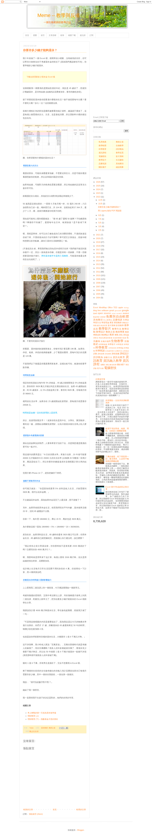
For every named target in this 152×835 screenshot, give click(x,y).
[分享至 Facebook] (67, 728)
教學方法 (116, 329)
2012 (98, 268)
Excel (95, 307)
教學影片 (102, 160)
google (125, 310)
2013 (98, 264)
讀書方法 (108, 357)
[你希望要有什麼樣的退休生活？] (54, 154)
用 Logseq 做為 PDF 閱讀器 (109, 211)
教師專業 (119, 332)
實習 (111, 323)
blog (95, 310)
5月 (99, 223)
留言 (43, 35)
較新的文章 (28, 810)
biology (126, 308)
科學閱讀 (100, 350)
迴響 (35, 35)
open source (104, 313)
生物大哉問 (105, 341)
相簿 (62, 35)
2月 (99, 230)
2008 (98, 283)
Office (110, 307)
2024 (98, 189)
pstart (114, 313)
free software (103, 310)
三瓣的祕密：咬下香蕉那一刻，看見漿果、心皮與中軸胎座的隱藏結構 (117, 459)
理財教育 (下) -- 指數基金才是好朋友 (43, 719)
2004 (98, 298)
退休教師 (44, 728)
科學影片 (112, 344)
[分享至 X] (65, 728)
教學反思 (120, 153)
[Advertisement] (111, 77)
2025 (98, 186)
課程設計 (124, 353)
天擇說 (126, 320)
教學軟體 (102, 146)
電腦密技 (102, 156)
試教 (95, 354)
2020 (98, 238)
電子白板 (100, 368)
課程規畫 (115, 354)
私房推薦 (102, 142)
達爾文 (103, 365)
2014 (98, 261)
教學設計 (100, 332)
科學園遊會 (103, 344)
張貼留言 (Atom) (36, 814)
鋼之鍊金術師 (111, 365)
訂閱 (91, 35)
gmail (111, 310)
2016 (98, 253)
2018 (98, 246)
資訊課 (83, 35)
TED (115, 307)
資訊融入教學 (112, 360)
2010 (98, 275)
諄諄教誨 (120, 149)
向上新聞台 (107, 320)
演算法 (95, 338)
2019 (98, 242)
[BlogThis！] (62, 728)
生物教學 (120, 146)
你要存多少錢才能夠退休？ (109, 207)
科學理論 (120, 348)
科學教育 (102, 149)
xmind (102, 317)
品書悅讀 (102, 164)
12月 (100, 200)
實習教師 (118, 323)
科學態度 (119, 344)
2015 (98, 257)
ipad (95, 313)
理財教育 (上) (33, 716)
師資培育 (103, 325)
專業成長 (96, 325)
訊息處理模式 (110, 351)
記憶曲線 (126, 351)
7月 (99, 219)
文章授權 (52, 35)
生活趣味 (120, 160)
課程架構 (101, 354)
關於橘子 (102, 167)
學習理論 (105, 323)
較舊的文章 (81, 810)
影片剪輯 (120, 156)
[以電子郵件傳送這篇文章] (60, 728)
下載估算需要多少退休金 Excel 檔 (40, 77)
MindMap (103, 307)
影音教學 (120, 325)
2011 (98, 272)
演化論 (126, 335)
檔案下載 (72, 35)
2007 (98, 287)
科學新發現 (112, 348)
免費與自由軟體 (117, 316)
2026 (98, 182)
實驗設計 (125, 323)
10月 (100, 204)
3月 (99, 226)
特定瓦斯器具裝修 (105, 338)
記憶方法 (118, 351)
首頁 (27, 35)
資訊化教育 (119, 357)
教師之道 (52, 728)
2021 (98, 235)
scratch (119, 313)
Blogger (80, 830)
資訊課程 (102, 153)
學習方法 (97, 323)
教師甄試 (105, 335)
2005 (98, 294)
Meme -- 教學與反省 (58, 15)
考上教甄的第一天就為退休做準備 (42, 713)
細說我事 (120, 167)
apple (120, 307)
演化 (121, 335)
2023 (98, 193)
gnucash (118, 310)
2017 (98, 250)
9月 (99, 215)
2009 (98, 279)
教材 (111, 334)
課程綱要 (108, 354)
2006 (98, 290)
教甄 (116, 335)
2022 (98, 197)
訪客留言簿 (100, 379)
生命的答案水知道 (119, 338)
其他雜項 (120, 164)
